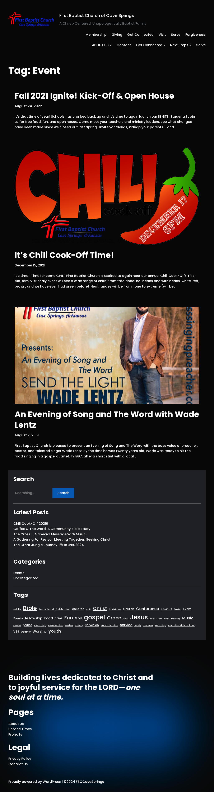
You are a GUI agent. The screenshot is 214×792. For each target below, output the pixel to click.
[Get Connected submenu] (164, 45)
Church (128, 609)
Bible (30, 608)
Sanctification (109, 625)
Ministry (175, 618)
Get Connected (149, 45)
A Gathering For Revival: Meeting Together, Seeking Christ (62, 539)
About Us (16, 723)
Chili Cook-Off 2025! (30, 523)
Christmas (115, 609)
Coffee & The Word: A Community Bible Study (51, 528)
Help (125, 618)
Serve (201, 45)
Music (187, 618)
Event (187, 609)
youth (54, 631)
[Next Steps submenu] (190, 45)
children (78, 609)
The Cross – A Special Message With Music (49, 534)
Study (137, 625)
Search (63, 492)
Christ (100, 608)
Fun (68, 617)
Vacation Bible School (181, 625)
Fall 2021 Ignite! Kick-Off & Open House (94, 96)
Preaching (40, 625)
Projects (15, 734)
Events (18, 572)
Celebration (63, 609)
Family (18, 618)
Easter (177, 609)
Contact (124, 45)
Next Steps (179, 45)
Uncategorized (25, 578)
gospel (94, 617)
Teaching (160, 625)
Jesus (139, 617)
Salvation (92, 625)
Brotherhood (46, 609)
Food (48, 618)
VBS (16, 632)
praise (27, 625)
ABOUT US (100, 45)
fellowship (33, 618)
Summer (148, 625)
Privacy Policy (19, 758)
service (126, 625)
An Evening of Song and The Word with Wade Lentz (107, 419)
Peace (17, 625)
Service (14, 729)
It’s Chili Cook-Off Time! (64, 255)
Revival (69, 625)
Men (166, 618)
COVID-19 (166, 609)
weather (26, 631)
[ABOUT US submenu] (111, 45)
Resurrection (55, 625)
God (78, 618)
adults (17, 609)
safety (79, 625)
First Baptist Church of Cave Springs (96, 15)
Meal (159, 618)
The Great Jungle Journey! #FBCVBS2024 (48, 544)
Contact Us (18, 764)
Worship (40, 631)
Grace (114, 618)
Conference (147, 608)
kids (152, 618)
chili (88, 609)
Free (58, 618)
